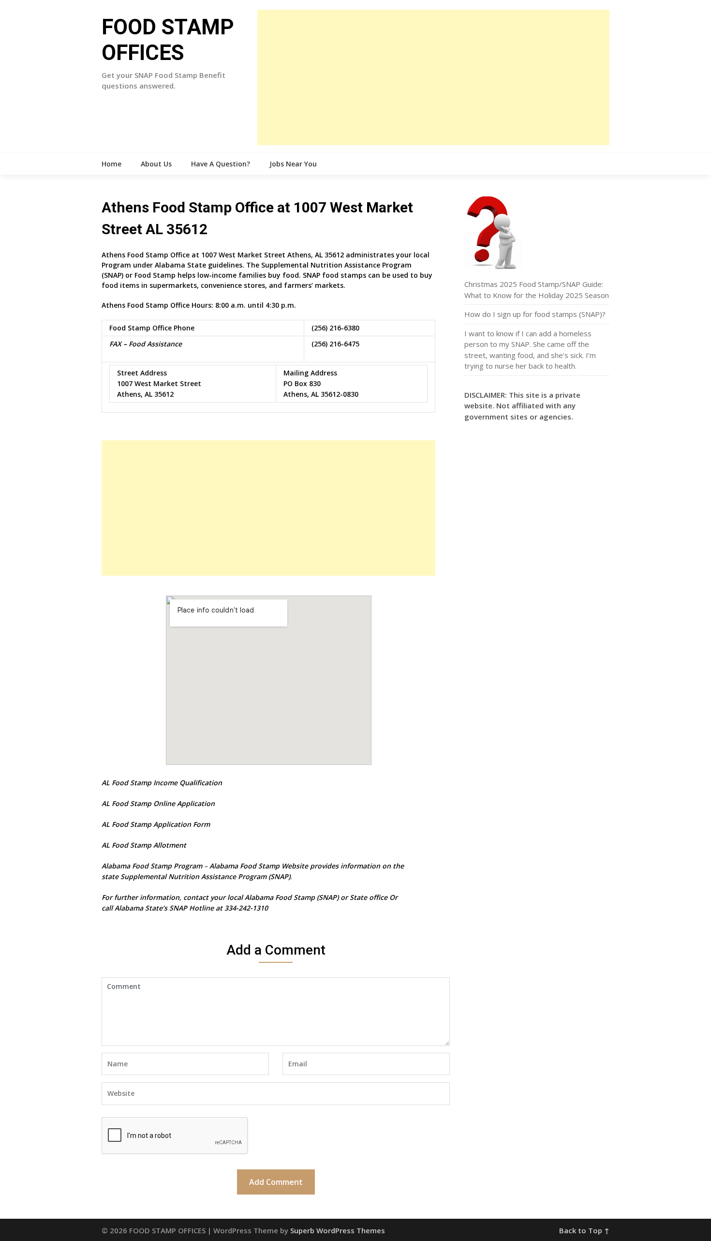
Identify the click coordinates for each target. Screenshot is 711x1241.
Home (111, 163)
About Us (156, 163)
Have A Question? (220, 163)
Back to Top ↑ (584, 1230)
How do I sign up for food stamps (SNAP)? (535, 314)
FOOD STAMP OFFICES (168, 40)
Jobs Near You (293, 163)
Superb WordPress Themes (337, 1230)
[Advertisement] (433, 77)
